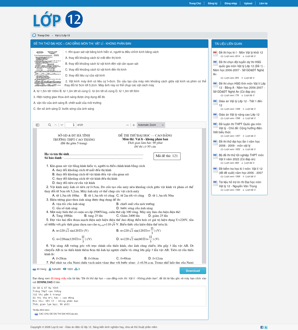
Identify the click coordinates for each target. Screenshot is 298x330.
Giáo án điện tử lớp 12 (78, 327)
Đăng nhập (231, 3)
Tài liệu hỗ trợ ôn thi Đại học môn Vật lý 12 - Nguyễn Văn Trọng (240, 184)
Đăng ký (213, 3)
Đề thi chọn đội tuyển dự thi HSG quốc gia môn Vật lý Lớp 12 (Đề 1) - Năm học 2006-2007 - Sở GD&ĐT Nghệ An (239, 68)
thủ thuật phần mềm (145, 327)
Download (193, 271)
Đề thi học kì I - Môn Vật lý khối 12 (241, 52)
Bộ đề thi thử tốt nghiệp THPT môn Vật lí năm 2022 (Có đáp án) (241, 157)
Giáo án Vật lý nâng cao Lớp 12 (239, 114)
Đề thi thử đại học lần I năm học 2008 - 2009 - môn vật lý (239, 143)
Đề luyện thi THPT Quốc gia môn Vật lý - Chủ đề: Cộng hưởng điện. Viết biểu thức (238, 128)
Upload (248, 3)
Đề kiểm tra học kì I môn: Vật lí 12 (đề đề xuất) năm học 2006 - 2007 (241, 171)
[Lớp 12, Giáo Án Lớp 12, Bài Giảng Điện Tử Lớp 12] (89, 19)
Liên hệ (263, 3)
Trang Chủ (195, 3)
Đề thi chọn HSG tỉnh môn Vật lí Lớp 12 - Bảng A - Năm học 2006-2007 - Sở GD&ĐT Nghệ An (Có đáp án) (239, 87)
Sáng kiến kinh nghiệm (106, 327)
